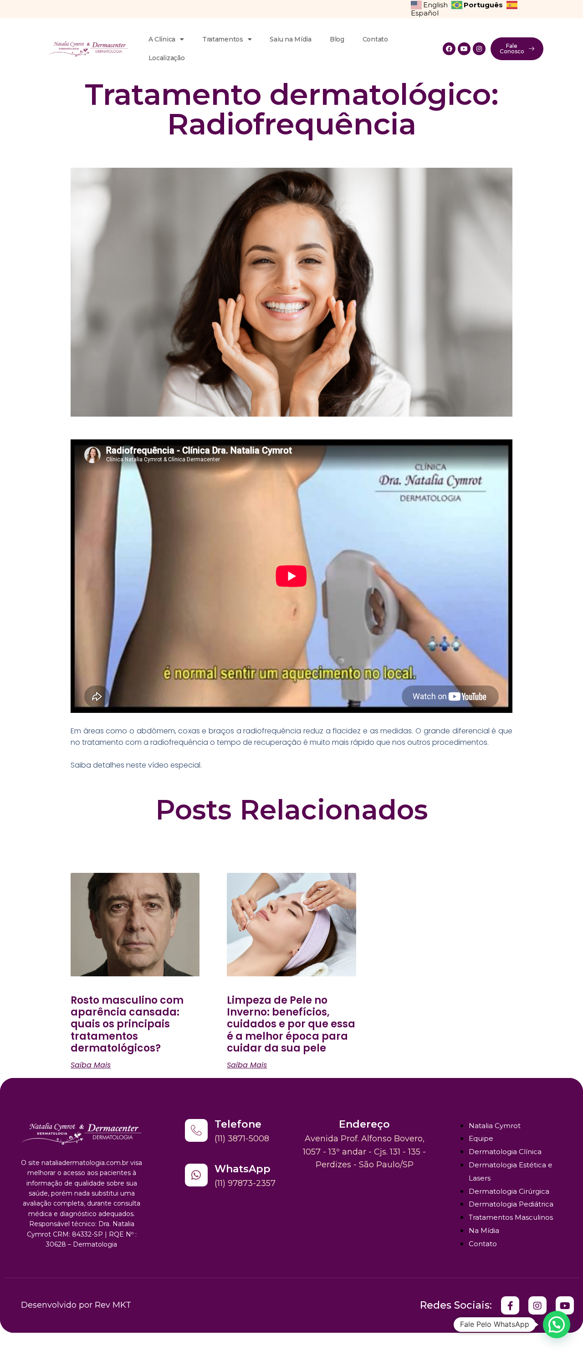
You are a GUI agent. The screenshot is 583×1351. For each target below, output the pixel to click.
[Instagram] (479, 48)
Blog (337, 39)
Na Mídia (484, 1230)
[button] (556, 1324)
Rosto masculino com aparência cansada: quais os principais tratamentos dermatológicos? (127, 1024)
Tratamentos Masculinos (511, 1217)
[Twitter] (510, 1305)
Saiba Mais (91, 1065)
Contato (375, 39)
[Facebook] (449, 48)
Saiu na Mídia (290, 39)
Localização (166, 58)
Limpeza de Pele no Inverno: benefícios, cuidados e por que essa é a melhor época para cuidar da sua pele (291, 1024)
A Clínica (161, 39)
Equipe (481, 1138)
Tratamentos (222, 39)
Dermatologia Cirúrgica (509, 1191)
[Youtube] (464, 48)
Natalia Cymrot (495, 1125)
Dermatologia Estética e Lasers (510, 1171)
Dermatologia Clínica (505, 1151)
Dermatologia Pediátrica (511, 1204)
